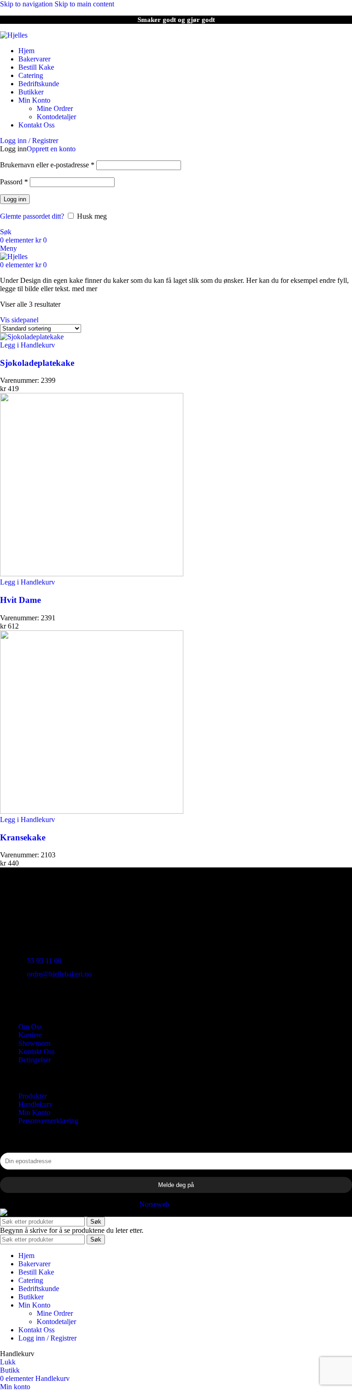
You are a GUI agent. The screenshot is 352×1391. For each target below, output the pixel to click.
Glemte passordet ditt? (32, 216)
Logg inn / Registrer (47, 1338)
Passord (14, 182)
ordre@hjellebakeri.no (59, 974)
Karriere (30, 1035)
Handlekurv (35, 1104)
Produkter (32, 1096)
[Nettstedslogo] (14, 35)
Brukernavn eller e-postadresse (47, 165)
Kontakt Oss (36, 1051)
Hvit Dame (20, 600)
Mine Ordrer (55, 108)
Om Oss (30, 1027)
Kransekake (22, 837)
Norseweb (154, 1204)
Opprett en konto (51, 149)
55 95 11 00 (44, 961)
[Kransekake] (91, 811)
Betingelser (34, 1060)
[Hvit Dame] (91, 574)
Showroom (34, 1043)
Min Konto (34, 1112)
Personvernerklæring (48, 1121)
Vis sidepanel (19, 320)
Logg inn (15, 199)
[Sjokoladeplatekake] (32, 337)
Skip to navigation (27, 4)
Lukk (8, 1362)
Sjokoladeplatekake (37, 363)
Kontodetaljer (56, 117)
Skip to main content (84, 4)
